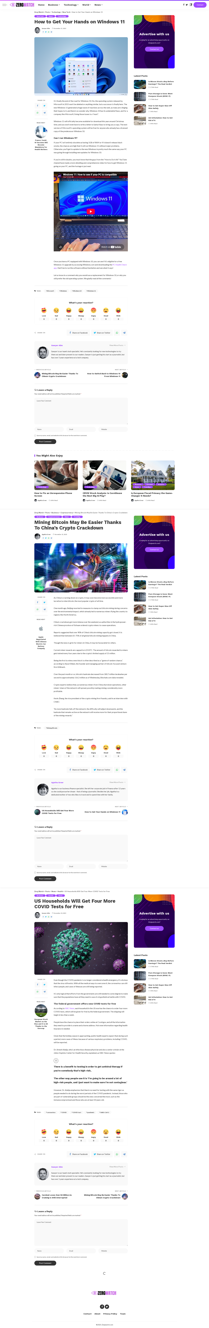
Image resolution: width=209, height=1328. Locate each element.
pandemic (90, 1112)
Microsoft (50, 291)
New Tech (40, 16)
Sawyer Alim (46, 28)
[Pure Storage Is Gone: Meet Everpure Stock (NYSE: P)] (140, 96)
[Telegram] (44, 113)
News (51, 16)
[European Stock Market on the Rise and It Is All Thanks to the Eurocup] (41, 1010)
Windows (63, 291)
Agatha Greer (42, 500)
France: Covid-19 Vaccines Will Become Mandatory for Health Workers (41, 145)
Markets (161, 484)
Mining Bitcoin (52, 728)
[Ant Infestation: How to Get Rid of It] (140, 120)
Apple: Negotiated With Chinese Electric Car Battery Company (41, 642)
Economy (150, 484)
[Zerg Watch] (22, 5)
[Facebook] (37, 106)
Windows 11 (91, 291)
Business (138, 484)
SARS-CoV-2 (105, 1112)
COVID (64, 1112)
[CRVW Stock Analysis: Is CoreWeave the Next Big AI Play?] (104, 475)
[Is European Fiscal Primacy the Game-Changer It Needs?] (153, 475)
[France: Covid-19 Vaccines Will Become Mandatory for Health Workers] (41, 131)
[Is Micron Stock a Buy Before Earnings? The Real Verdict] (140, 84)
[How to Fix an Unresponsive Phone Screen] (56, 475)
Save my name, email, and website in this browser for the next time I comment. (62, 435)
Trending (147, 487)
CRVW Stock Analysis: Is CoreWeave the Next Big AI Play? (102, 494)
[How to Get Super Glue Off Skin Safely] (140, 108)
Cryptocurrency (54, 517)
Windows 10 (77, 291)
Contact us (154, 49)
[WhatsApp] (37, 113)
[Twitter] (44, 106)
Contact (200, 5)
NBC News (69, 1008)
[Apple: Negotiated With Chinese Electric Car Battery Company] (41, 628)
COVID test (77, 1112)
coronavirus (51, 1112)
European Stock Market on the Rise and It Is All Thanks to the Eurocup (41, 1023)
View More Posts (116, 345)
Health (50, 895)
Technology (62, 16)
